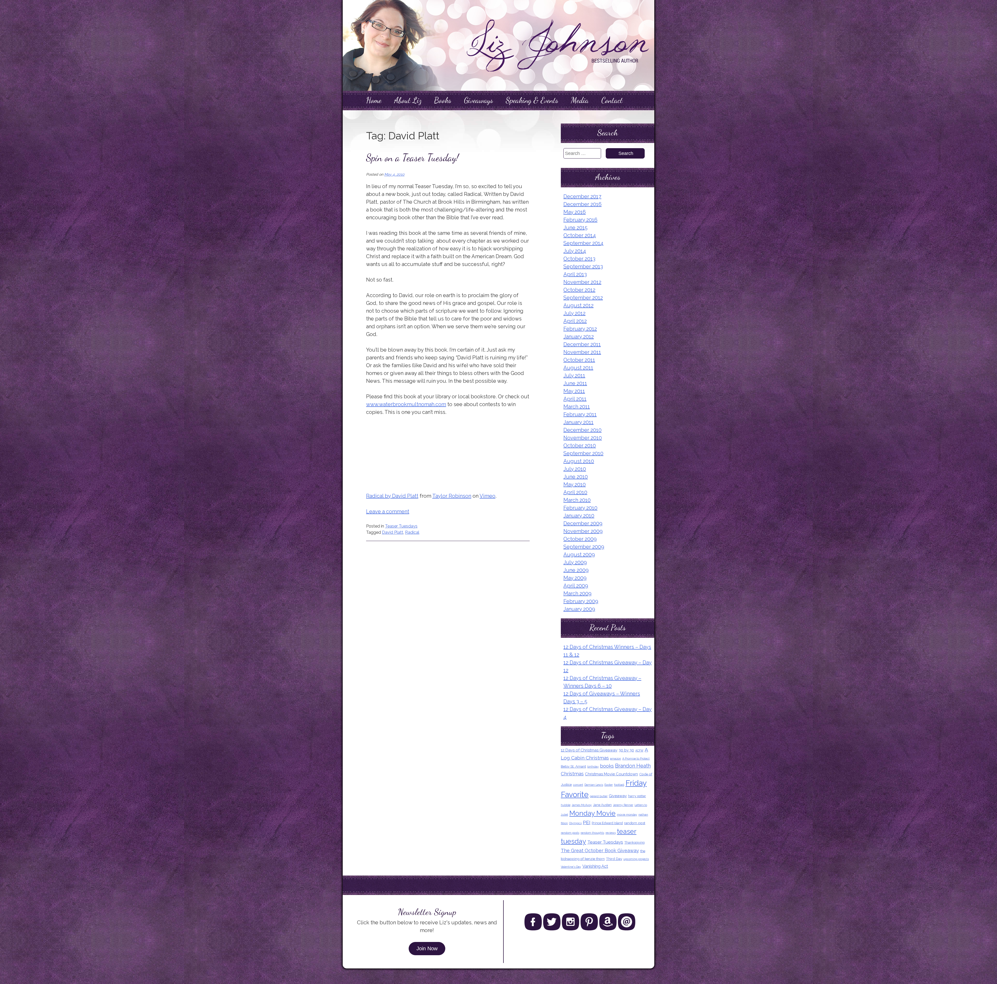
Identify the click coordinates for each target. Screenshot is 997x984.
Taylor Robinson (451, 496)
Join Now (426, 948)
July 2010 (574, 469)
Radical (412, 532)
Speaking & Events (532, 100)
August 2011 (578, 368)
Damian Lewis (593, 784)
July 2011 (574, 375)
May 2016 (574, 212)
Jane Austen (602, 805)
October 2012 (579, 290)
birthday (593, 766)
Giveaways (478, 100)
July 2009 (575, 562)
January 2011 (578, 422)
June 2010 (575, 477)
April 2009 (575, 586)
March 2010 (577, 500)
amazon (615, 758)
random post (634, 823)
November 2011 (582, 352)
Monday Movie (592, 813)
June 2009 (576, 570)
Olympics (575, 823)
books (607, 766)
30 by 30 (626, 750)
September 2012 (583, 298)
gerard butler (599, 796)
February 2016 (580, 220)
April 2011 (575, 399)
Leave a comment (387, 511)
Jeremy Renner (623, 805)
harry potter (637, 796)
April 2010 (575, 492)
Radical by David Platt (392, 496)
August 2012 (578, 305)
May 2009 (575, 578)
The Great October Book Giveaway (600, 850)
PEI (586, 822)
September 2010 (583, 453)
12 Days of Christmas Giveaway (589, 750)
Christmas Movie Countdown (611, 774)
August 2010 (578, 461)
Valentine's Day (571, 866)
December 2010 (582, 430)
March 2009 (577, 593)
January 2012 (578, 336)
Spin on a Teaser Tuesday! (412, 158)
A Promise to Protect (636, 758)
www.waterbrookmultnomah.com (406, 404)
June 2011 (575, 383)
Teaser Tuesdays (401, 526)
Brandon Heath (633, 766)
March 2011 (576, 407)
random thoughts (592, 832)
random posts (570, 832)
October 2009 (580, 539)
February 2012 (580, 329)
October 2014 (579, 235)
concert (578, 784)
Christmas (572, 773)
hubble (565, 805)
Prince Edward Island (607, 823)
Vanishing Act (595, 866)
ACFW (639, 750)
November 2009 (583, 531)
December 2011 (582, 344)
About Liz (407, 100)
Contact (612, 100)
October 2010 (579, 445)
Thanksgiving (634, 842)
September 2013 (583, 266)
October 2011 (579, 360)
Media (580, 100)
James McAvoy (582, 805)
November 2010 (582, 438)
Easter (608, 784)
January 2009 (579, 609)
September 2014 (583, 243)
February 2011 (580, 414)
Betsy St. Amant (573, 766)
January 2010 (578, 515)
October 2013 (579, 259)
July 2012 (574, 313)
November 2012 (582, 282)
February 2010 (580, 508)
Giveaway (618, 796)
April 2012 (575, 321)
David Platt (392, 532)
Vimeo (487, 496)
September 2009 (583, 547)
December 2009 (582, 523)
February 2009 (580, 601)
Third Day (614, 859)
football (619, 784)
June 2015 (575, 227)
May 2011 (574, 391)
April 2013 (575, 274)
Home (373, 100)
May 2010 (574, 484)
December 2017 (582, 196)
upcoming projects (636, 858)
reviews (610, 832)
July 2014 (574, 251)
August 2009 (579, 554)
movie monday (627, 814)
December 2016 (582, 204)
